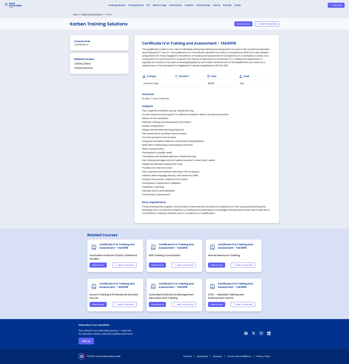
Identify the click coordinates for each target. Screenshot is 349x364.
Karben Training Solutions (92, 14)
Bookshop (202, 356)
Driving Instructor (83, 67)
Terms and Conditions (239, 356)
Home (75, 14)
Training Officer (82, 63)
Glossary (217, 356)
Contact (187, 356)
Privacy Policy (263, 356)
